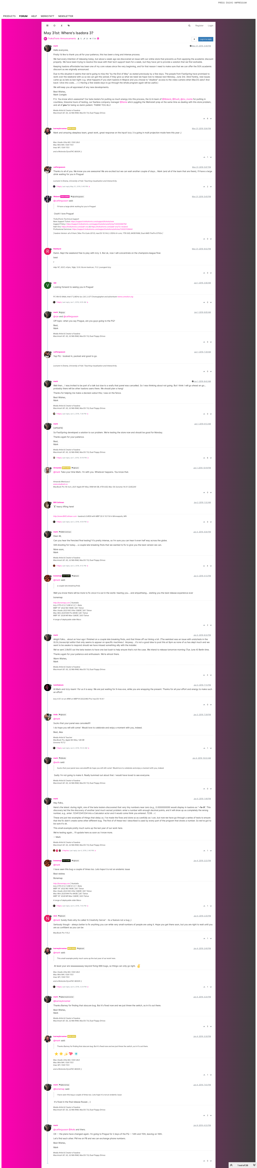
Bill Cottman (58, 502)
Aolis (55, 714)
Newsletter (65, 16)
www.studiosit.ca (60, 484)
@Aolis (63, 758)
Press (221, 2)
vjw (54, 283)
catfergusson (59, 167)
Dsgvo (229, 2)
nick (55, 916)
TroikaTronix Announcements (62, 38)
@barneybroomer (67, 997)
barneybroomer (60, 128)
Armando (57, 468)
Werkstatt (47, 16)
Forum (23, 16)
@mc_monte (187, 99)
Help (34, 16)
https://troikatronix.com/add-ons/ (75, 227)
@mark (76, 468)
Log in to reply (206, 39)
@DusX (175, 99)
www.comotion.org (125, 296)
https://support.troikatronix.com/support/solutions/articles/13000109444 (102, 229)
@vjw (63, 312)
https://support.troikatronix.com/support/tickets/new (92, 221)
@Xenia (123, 102)
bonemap (57, 576)
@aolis (56, 762)
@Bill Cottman (66, 532)
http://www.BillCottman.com (65, 516)
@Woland (166, 99)
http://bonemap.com (61, 603)
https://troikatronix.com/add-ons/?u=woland (109, 227)
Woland (56, 196)
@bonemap (65, 1085)
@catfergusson (78, 196)
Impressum (240, 2)
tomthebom (58, 685)
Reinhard (57, 249)
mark (55, 46)
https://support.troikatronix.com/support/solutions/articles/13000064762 (96, 224)
